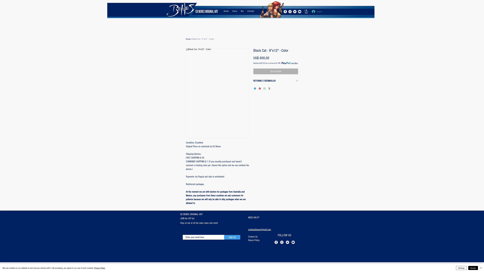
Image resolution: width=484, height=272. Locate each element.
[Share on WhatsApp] (264, 88)
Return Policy (254, 240)
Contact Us (253, 236)
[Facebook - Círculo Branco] (285, 11)
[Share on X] (269, 88)
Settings (461, 268)
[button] (306, 12)
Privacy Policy (99, 268)
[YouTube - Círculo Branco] (299, 11)
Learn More (294, 63)
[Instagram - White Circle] (290, 11)
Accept (473, 268)
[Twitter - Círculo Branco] (294, 11)
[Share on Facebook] (254, 88)
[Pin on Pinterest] (259, 88)
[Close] (480, 268)
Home (188, 39)
